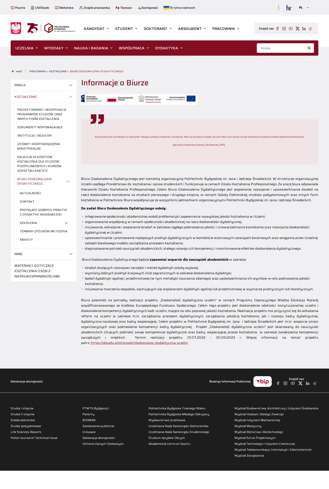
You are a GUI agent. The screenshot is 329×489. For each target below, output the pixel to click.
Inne (18, 254)
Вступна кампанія (182, 7)
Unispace (89, 432)
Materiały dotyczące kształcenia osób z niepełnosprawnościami (37, 271)
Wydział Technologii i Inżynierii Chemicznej (264, 444)
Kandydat (94, 29)
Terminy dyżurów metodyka (43, 231)
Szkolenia (28, 222)
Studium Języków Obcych (167, 438)
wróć (19, 71)
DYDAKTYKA (166, 48)
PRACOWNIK (223, 29)
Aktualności (30, 193)
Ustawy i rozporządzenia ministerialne (38, 146)
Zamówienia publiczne (98, 426)
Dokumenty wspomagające (40, 127)
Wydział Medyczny (247, 426)
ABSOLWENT (190, 29)
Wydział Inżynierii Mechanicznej (257, 420)
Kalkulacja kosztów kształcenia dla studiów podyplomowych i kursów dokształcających (39, 164)
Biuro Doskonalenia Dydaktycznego (34, 181)
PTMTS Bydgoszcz (95, 408)
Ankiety (26, 239)
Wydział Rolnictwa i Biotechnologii (258, 432)
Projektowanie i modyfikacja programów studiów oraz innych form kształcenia (41, 114)
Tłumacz (125, 7)
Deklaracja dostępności (27, 381)
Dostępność (149, 7)
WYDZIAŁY (53, 48)
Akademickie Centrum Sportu (169, 444)
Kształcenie (25, 96)
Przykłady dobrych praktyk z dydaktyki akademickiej (43, 212)
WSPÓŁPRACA (132, 48)
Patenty (88, 414)
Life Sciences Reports (26, 432)
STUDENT (124, 29)
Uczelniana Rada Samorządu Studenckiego (179, 432)
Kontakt (27, 201)
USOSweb (41, 7)
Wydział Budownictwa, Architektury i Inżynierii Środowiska (276, 408)
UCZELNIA (24, 48)
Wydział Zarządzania (249, 455)
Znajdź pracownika (96, 7)
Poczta (19, 7)
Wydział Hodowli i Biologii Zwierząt (259, 414)
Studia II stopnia (22, 414)
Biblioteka (66, 7)
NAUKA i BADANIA (91, 48)
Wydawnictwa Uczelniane (167, 420)
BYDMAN (89, 420)
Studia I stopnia (22, 408)
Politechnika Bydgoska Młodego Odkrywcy (179, 414)
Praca (20, 85)
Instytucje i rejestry (34, 135)
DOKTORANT (155, 29)
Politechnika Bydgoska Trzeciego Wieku (177, 408)
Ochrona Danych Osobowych (103, 444)
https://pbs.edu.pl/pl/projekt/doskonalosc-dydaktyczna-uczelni (139, 343)
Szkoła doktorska (23, 420)
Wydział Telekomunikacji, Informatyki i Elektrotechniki (273, 449)
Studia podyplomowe (26, 426)
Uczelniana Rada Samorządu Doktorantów (178, 426)
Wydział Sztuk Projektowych (254, 438)
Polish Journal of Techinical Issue (34, 438)
